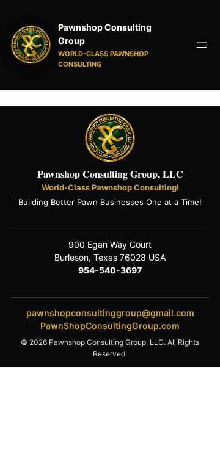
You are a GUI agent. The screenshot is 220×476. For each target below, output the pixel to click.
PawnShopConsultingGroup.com (110, 325)
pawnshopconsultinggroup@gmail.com (110, 313)
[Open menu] (201, 45)
